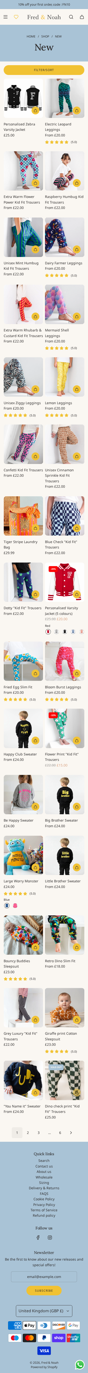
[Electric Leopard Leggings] (64, 98)
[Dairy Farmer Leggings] (64, 237)
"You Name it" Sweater (22, 1106)
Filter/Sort (44, 70)
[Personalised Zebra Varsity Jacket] (23, 98)
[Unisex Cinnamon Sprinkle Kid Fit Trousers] (64, 444)
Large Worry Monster (21, 881)
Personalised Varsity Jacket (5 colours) (61, 611)
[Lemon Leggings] (64, 377)
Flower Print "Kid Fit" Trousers (62, 757)
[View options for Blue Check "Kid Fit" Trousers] (77, 528)
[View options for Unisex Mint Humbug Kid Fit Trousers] (35, 249)
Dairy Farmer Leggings (63, 263)
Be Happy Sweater (18, 820)
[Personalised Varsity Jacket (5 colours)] (64, 582)
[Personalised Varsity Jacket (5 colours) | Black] (64, 631)
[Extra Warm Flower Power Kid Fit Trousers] (23, 171)
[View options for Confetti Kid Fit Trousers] (35, 456)
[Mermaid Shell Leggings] (64, 304)
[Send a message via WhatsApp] (80, 1365)
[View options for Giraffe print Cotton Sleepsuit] (77, 1020)
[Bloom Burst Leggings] (64, 661)
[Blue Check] (64, 516)
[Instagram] (49, 1237)
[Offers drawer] (16, 17)
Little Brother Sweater (63, 881)
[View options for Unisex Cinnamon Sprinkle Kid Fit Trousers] (77, 456)
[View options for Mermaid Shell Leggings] (77, 316)
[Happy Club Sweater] (23, 728)
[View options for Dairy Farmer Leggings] (77, 249)
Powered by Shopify (44, 1367)
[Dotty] (23, 582)
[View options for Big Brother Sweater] (77, 807)
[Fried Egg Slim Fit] (23, 661)
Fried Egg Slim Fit (18, 687)
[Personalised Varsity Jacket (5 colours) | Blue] (73, 631)
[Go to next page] (71, 1132)
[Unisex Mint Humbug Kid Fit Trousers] (23, 237)
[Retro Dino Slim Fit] (64, 935)
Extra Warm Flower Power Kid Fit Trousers (22, 199)
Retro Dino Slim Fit (60, 961)
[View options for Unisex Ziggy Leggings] (35, 389)
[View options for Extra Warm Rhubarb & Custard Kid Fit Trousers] (35, 316)
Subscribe (44, 1290)
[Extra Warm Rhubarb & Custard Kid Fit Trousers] (23, 304)
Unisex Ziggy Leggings (22, 403)
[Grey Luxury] (23, 1007)
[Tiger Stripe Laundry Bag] (23, 516)
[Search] (71, 17)
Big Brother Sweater (61, 820)
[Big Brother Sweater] (64, 794)
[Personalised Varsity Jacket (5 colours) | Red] (48, 631)
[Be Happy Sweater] (23, 794)
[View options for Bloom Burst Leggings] (77, 673)
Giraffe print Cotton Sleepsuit (61, 1036)
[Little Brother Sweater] (64, 855)
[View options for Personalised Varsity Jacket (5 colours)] (77, 594)
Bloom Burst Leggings (63, 687)
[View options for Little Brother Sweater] (77, 867)
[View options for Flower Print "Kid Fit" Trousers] (77, 740)
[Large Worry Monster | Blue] (6, 905)
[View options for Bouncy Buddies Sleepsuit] (35, 947)
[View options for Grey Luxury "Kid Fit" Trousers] (35, 1020)
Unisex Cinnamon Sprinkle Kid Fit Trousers (59, 475)
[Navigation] (5, 17)
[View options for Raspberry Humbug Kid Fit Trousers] (77, 183)
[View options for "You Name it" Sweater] (35, 1092)
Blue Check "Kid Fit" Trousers (61, 544)
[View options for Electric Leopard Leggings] (77, 110)
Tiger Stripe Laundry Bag (20, 544)
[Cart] (82, 17)
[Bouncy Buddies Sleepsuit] (23, 935)
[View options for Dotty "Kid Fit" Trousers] (35, 594)
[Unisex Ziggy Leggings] (23, 377)
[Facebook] (38, 1237)
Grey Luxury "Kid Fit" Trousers (20, 1036)
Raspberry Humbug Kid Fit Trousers (64, 199)
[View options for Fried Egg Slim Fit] (35, 673)
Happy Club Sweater (20, 754)
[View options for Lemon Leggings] (77, 389)
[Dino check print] (64, 1080)
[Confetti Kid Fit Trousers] (23, 444)
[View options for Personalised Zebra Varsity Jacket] (35, 110)
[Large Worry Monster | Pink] (15, 905)
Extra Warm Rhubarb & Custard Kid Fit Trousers (23, 333)
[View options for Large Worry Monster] (35, 867)
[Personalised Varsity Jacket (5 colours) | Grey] (56, 631)
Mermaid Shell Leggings (57, 333)
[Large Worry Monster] (23, 855)
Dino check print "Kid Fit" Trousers (62, 1109)
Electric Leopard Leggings (58, 127)
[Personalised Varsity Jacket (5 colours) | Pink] (81, 631)
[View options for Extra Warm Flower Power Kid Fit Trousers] (35, 183)
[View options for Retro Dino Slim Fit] (77, 947)
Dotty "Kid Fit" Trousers (23, 608)
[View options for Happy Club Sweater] (35, 740)
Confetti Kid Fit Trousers (23, 470)
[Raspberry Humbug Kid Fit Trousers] (64, 171)
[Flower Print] (64, 728)
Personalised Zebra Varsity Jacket (19, 127)
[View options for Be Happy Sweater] (35, 807)
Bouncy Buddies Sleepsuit (17, 964)
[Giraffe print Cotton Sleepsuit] (64, 1007)
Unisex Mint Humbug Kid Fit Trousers (21, 266)
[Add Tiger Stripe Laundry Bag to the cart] (35, 528)
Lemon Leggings (58, 403)
